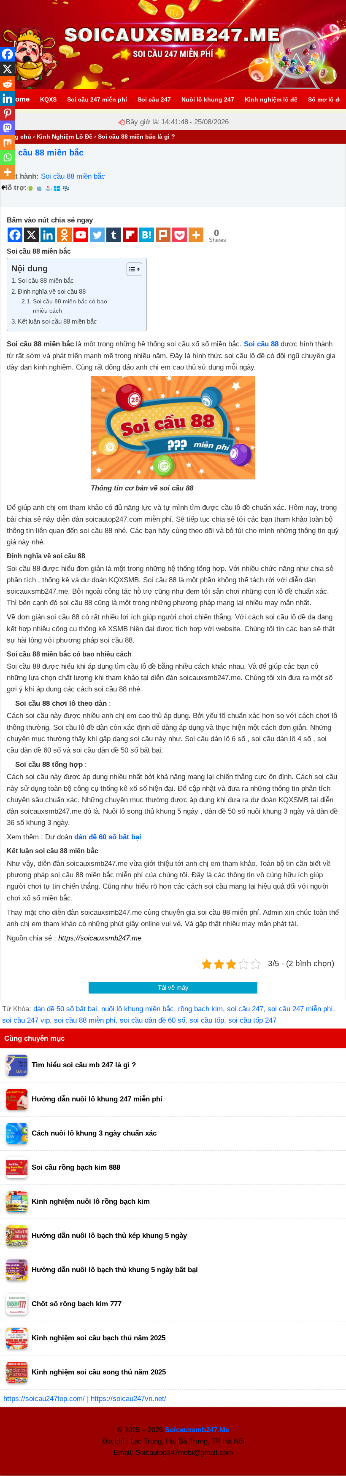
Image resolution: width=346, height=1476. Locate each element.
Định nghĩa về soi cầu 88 (52, 291)
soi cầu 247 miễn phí (300, 1009)
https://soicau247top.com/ (44, 1399)
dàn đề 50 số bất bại (65, 1009)
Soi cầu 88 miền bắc (43, 152)
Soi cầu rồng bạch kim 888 (76, 1167)
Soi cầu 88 (261, 344)
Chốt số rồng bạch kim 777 (77, 1304)
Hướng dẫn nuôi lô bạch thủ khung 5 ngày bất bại (115, 1270)
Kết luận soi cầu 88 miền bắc (57, 321)
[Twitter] (97, 235)
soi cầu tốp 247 (252, 1020)
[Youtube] (80, 235)
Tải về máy (173, 987)
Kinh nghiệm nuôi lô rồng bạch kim (91, 1201)
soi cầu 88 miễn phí (85, 1020)
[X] (31, 235)
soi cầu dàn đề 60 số (152, 1020)
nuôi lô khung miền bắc (137, 1009)
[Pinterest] (7, 113)
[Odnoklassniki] (64, 235)
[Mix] (7, 142)
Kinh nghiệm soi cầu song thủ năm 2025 (99, 1372)
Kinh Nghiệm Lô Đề (64, 136)
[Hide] (3, 187)
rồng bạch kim (200, 1009)
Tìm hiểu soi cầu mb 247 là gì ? (84, 1065)
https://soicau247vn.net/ (128, 1399)
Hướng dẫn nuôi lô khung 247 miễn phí (97, 1099)
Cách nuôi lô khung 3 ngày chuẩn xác (94, 1133)
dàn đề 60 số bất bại (107, 837)
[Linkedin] (48, 235)
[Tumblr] (113, 235)
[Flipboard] (130, 235)
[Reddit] (7, 83)
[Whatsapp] (7, 157)
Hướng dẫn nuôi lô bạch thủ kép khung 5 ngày (109, 1236)
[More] (196, 235)
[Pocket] (179, 235)
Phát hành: (21, 176)
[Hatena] (146, 235)
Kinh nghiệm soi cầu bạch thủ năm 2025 (98, 1338)
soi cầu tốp (206, 1020)
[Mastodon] (7, 128)
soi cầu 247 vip (26, 1020)
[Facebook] (15, 235)
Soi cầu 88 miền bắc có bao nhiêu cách (70, 306)
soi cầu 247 (245, 1009)
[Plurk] (163, 235)
